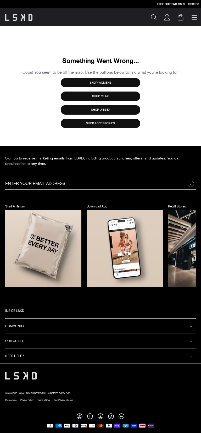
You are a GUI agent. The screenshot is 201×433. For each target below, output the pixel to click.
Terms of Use (43, 400)
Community (15, 326)
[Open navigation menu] (194, 17)
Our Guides (14, 341)
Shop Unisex (100, 110)
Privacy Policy (27, 400)
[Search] (156, 17)
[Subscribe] (192, 184)
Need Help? (14, 356)
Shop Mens (100, 96)
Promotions (10, 400)
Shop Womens (100, 83)
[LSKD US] (19, 17)
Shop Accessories (100, 123)
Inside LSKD (14, 310)
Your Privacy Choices (63, 400)
